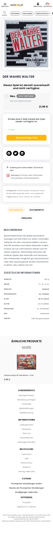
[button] (9, 153)
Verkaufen (26, 218)
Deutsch (14, 196)
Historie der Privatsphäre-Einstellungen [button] (26, 488)
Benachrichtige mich (26, 137)
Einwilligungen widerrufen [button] (26, 492)
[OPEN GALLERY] (26, 43)
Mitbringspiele (18, 193)
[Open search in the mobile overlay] (4, 13)
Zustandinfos (36, 210)
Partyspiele (34, 190)
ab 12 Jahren (24, 196)
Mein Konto (38, 6)
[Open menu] (5, 4)
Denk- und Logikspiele (34, 193)
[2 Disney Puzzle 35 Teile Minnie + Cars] (26, 362)
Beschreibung (16, 210)
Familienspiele (23, 190)
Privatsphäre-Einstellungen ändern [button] (26, 483)
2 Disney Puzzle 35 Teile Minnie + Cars (19, 375)
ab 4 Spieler (35, 196)
